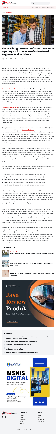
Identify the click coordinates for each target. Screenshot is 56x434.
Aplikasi (22, 415)
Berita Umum (23, 419)
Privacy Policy (41, 419)
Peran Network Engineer (10, 107)
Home (3, 12)
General (22, 423)
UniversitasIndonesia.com (10, 89)
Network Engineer (28, 130)
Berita (21, 417)
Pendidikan (9, 12)
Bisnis (21, 421)
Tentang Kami (41, 421)
